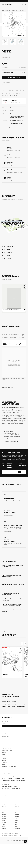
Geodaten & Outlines (21, 780)
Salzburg (16, 820)
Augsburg (17, 816)
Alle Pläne (5, 734)
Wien (9, 706)
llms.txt (16, 786)
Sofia (8, 701)
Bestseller (4, 740)
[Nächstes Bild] (26, 24)
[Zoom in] (25, 285)
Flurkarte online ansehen (7, 778)
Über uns (4, 750)
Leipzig (3, 820)
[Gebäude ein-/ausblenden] (2, 258)
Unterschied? (22, 67)
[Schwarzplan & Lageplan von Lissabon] (12, 662)
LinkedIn (3, 754)
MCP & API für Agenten (7, 786)
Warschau (4, 706)
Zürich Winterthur (21, 706)
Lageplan (4, 760)
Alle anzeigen (5, 261)
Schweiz (3, 797)
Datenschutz (6, 833)
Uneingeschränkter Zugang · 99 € (11, 742)
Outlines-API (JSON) (16, 788)
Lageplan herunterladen (7, 773)
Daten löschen (11, 833)
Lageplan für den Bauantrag (8, 776)
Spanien (16, 800)
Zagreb (13, 706)
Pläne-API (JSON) (6, 788)
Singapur (4, 701)
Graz (16, 818)
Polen (16, 802)
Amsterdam (4, 709)
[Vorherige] (22, 643)
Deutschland (4, 795)
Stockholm (14, 701)
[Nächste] (25, 643)
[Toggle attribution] (25, 309)
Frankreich (17, 797)
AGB (2, 833)
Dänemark (4, 806)
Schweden (17, 806)
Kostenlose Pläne (5, 736)
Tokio (25, 704)
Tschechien (4, 804)
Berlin (3, 812)
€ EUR (2, 840)
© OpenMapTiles (11, 309)
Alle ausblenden (13, 261)
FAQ (7, 750)
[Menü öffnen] (25, 4)
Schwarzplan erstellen (20, 778)
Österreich (17, 795)
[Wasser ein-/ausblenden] (2, 249)
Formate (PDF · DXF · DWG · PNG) (9, 766)
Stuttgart (15, 704)
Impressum (16, 833)
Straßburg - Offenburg (6, 704)
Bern (16, 822)
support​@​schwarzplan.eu (7, 748)
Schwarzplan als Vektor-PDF (8, 780)
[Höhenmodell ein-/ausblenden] (2, 246)
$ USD (5, 840)
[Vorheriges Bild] (1, 24)
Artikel (10, 750)
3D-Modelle (4, 762)
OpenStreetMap (6, 311)
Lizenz (11, 835)
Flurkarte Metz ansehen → (7, 387)
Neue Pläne (4, 738)
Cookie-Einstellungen (6, 835)
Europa (22, 10)
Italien (3, 800)
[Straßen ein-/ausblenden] (2, 255)
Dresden (3, 826)
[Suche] (22, 4)
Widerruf (15, 835)
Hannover (4, 828)
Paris (16, 824)
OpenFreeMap (5, 309)
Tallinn (20, 704)
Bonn (16, 812)
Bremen (3, 824)
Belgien (16, 804)
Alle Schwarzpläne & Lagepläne (10, 10)
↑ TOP (20, 835)
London (16, 826)
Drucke (3, 764)
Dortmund (4, 822)
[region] (14, 298)
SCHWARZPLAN (7, 4)
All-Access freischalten (12, 471)
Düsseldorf (4, 818)
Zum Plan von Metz (8, 383)
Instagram (4, 752)
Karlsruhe (17, 814)
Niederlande (4, 802)
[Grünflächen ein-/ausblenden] (2, 252)
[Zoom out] (25, 287)
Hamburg (4, 814)
